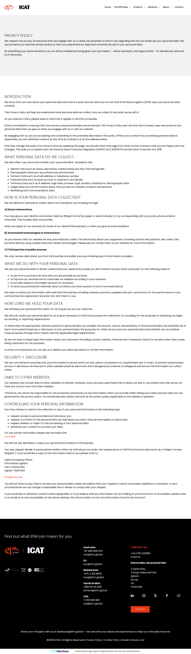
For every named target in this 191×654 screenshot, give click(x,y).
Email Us (135, 557)
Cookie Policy (111, 640)
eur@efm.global (92, 564)
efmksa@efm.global (95, 590)
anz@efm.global (93, 554)
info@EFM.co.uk (13, 477)
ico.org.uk (10, 436)
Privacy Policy (94, 640)
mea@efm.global (93, 577)
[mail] (178, 595)
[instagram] (143, 595)
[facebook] (166, 595)
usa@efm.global (92, 603)
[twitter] (155, 595)
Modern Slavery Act (132, 640)
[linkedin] (132, 595)
